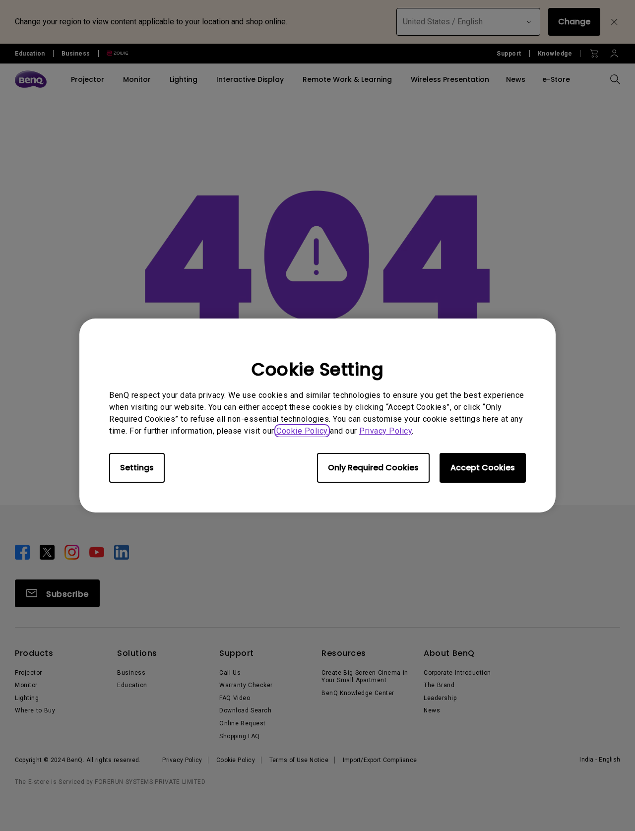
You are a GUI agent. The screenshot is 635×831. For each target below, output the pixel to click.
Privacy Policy (385, 431)
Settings (137, 467)
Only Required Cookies (373, 467)
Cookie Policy (302, 431)
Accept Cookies (482, 467)
